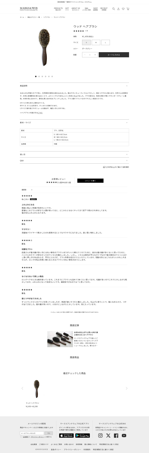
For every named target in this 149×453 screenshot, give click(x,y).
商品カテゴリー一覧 (34, 17)
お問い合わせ (69, 444)
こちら (40, 113)
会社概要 (34, 444)
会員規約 (25, 437)
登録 (48, 433)
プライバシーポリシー (37, 437)
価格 (75, 36)
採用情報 (79, 444)
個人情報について (90, 444)
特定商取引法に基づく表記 (108, 444)
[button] (113, 8)
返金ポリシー (56, 449)
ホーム (22, 17)
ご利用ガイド (44, 444)
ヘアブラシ (46, 17)
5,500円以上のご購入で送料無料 (117, 167)
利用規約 (87, 449)
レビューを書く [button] (90, 181)
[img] (74, 196)
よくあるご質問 (56, 444)
